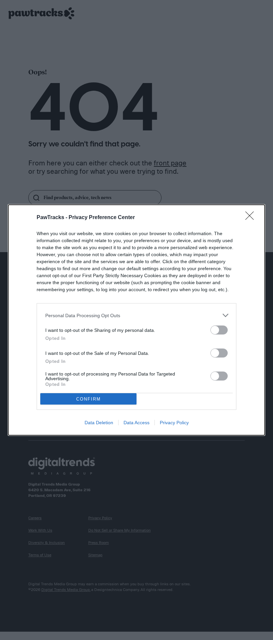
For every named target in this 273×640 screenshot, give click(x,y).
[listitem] (136, 315)
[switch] (219, 330)
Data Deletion (99, 422)
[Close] (251, 217)
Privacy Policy (174, 422)
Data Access (136, 422)
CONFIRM (88, 399)
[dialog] (136, 320)
